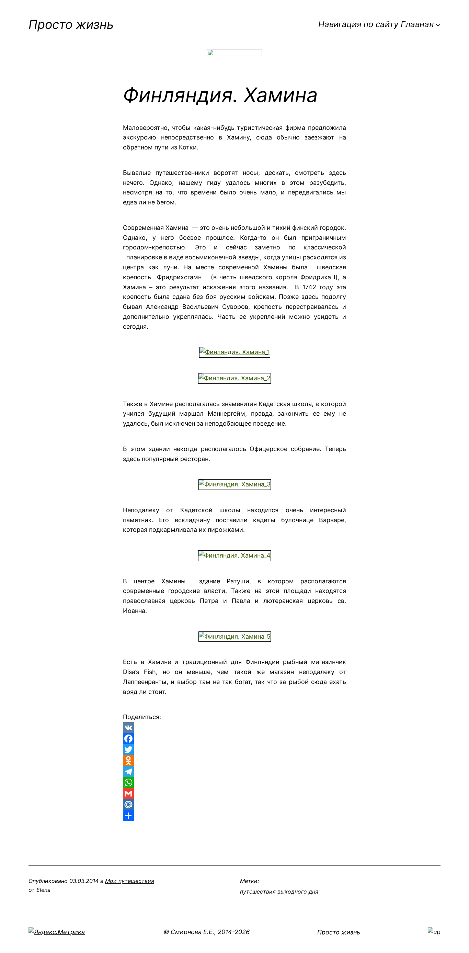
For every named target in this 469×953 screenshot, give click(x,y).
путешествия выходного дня (279, 891)
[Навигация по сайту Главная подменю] (438, 24)
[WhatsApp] (234, 782)
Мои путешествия (129, 880)
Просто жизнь (71, 24)
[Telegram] (234, 771)
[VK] (234, 727)
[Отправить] (234, 815)
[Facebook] (234, 738)
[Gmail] (234, 793)
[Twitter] (234, 749)
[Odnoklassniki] (234, 760)
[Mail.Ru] (234, 804)
